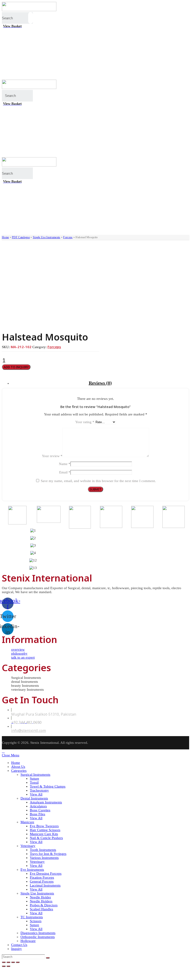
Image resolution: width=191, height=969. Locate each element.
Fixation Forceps (42, 877)
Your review (52, 456)
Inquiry (16, 949)
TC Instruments (31, 917)
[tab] (100, 383)
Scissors (35, 921)
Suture (34, 778)
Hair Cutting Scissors (45, 830)
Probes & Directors (44, 905)
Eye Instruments (32, 869)
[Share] (8, 962)
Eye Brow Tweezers (44, 826)
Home (5, 237)
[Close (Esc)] (4, 962)
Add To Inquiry (16, 367)
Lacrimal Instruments (45, 885)
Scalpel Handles (41, 909)
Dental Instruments (34, 798)
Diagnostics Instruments (37, 933)
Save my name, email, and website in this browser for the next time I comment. (98, 481)
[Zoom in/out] (18, 962)
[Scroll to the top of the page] (3, 751)
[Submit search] (48, 958)
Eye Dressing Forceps (45, 873)
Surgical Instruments (35, 774)
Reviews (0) (100, 382)
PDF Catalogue (21, 237)
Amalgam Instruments (46, 802)
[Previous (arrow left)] (4, 966)
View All (36, 794)
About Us (18, 766)
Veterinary (27, 846)
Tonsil (34, 782)
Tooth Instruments (43, 850)
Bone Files (37, 814)
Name (64, 464)
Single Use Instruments (46, 237)
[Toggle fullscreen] (13, 962)
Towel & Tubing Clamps (47, 786)
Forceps (67, 237)
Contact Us (19, 945)
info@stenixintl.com (28, 730)
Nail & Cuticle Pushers (46, 838)
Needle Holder (40, 897)
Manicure (27, 822)
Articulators (38, 806)
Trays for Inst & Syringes (48, 854)
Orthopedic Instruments (37, 937)
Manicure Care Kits (44, 834)
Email (64, 472)
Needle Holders (41, 901)
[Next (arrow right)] (8, 966)
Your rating (84, 422)
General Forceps (42, 881)
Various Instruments (44, 858)
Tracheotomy (39, 790)
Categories (19, 770)
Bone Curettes (40, 810)
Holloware (28, 941)
